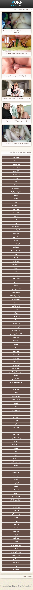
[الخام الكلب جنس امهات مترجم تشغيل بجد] (16, 43)
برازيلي (16, 503)
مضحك (16, 517)
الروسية (16, 403)
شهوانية (16, 344)
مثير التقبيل (16, 524)
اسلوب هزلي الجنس (16, 462)
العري (16, 219)
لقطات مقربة (16, 316)
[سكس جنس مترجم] (16, 2)
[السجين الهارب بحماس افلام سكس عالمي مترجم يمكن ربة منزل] (16, 20)
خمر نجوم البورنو (16, 323)
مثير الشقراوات (16, 226)
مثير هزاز (15, 548)
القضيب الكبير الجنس (16, 334)
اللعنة (15, 181)
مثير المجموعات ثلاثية (16, 295)
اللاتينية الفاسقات (16, 327)
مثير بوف (15, 268)
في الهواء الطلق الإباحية (16, 382)
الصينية (16, 465)
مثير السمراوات (16, 237)
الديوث (16, 309)
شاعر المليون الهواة (16, 192)
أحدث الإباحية (14, 5)
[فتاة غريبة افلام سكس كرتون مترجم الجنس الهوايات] (16, 88)
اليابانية (16, 198)
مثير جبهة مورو (16, 174)
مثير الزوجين (16, 482)
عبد (16, 469)
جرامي (16, 216)
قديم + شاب (16, 209)
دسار (16, 320)
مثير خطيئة (16, 476)
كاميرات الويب (16, 292)
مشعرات (16, 448)
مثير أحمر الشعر (16, 399)
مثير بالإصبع (16, 351)
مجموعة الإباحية (16, 302)
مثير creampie (16, 264)
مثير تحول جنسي (16, 410)
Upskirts (16, 340)
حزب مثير (16, 417)
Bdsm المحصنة (16, 278)
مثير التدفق (16, 358)
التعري (16, 420)
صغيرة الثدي (16, 434)
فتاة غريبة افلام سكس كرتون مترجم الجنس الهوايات (16, 98)
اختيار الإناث (16, 427)
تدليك (16, 406)
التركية (16, 479)
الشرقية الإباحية (16, 167)
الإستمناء (16, 257)
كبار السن (16, 171)
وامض (16, 282)
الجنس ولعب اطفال (16, 250)
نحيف (15, 455)
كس (16, 202)
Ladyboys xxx (16, 566)
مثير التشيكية (15, 472)
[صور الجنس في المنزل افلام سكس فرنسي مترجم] (16, 133)
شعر (16, 271)
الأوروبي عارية (16, 365)
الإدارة (20, 5)
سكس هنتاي (16, 562)
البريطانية (16, 347)
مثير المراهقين (16, 164)
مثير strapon (16, 444)
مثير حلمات (16, 458)
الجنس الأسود (16, 306)
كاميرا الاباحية (16, 205)
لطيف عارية (16, 178)
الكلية (16, 424)
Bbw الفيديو (16, 233)
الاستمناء (16, 195)
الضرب (16, 441)
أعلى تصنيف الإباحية (16, 545)
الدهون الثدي (16, 185)
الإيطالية (16, 486)
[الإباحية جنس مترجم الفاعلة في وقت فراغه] (16, 111)
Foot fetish (16, 385)
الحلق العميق (16, 510)
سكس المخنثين (16, 354)
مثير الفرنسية (16, 330)
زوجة (16, 223)
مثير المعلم (16, 531)
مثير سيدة (16, 521)
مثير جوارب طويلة (16, 514)
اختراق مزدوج (16, 496)
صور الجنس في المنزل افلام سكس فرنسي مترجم (16, 143)
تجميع (15, 430)
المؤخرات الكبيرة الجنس (16, 372)
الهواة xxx (16, 157)
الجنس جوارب (16, 299)
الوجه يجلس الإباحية (16, 552)
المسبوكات (16, 489)
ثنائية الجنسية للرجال (16, 500)
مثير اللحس (16, 559)
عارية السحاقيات (16, 243)
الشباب (16, 392)
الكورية (16, 493)
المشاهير (16, 285)
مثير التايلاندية (16, 396)
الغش (16, 451)
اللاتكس (16, 541)
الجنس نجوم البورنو (16, 288)
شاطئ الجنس (16, 379)
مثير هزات (16, 361)
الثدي (16, 254)
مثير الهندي (16, 337)
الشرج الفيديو (16, 188)
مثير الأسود (16, 538)
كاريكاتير (16, 534)
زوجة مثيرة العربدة (16, 437)
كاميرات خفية (16, 230)
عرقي (16, 240)
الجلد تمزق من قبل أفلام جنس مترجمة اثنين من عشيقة (16, 75)
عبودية (16, 527)
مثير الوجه (16, 261)
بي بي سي (16, 413)
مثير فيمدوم (16, 275)
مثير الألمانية (16, 247)
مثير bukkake (16, 555)
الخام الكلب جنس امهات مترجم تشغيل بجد (16, 53)
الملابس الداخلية (16, 368)
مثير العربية (16, 389)
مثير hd (16, 160)
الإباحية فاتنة (16, 212)
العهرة (16, 375)
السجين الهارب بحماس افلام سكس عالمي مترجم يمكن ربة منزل (16, 31)
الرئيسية (16, 587)
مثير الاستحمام (16, 507)
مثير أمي (16, 313)
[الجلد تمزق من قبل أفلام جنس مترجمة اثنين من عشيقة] (16, 66)
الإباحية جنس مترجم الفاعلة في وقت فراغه (16, 121)
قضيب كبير (16, 569)
